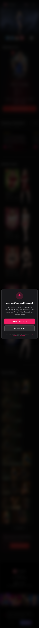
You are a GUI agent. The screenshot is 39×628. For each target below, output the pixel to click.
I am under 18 (19, 328)
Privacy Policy (22, 335)
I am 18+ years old (20, 321)
